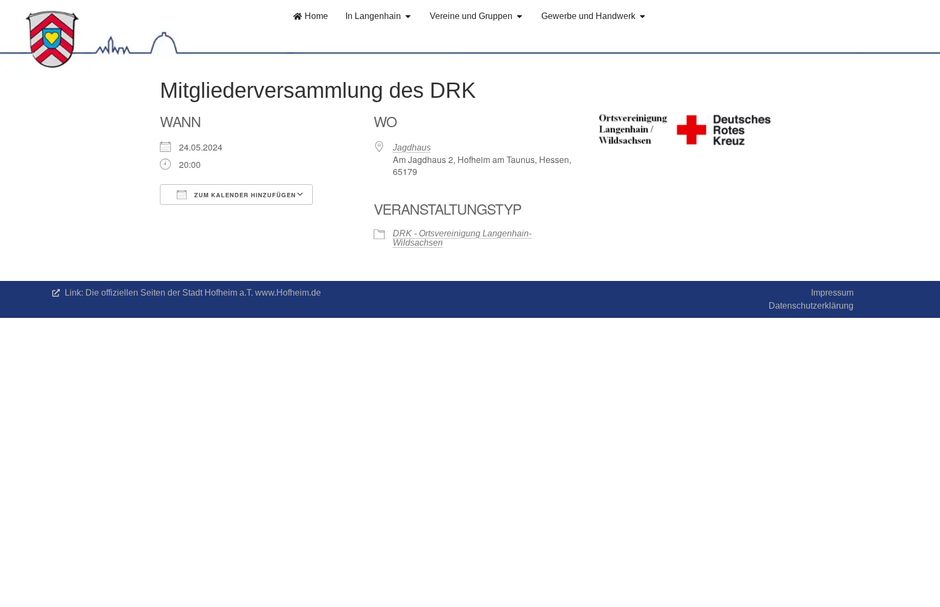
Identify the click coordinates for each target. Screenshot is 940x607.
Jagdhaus (412, 147)
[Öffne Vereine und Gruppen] (519, 16)
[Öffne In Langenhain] (408, 16)
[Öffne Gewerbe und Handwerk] (642, 16)
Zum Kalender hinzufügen (244, 195)
